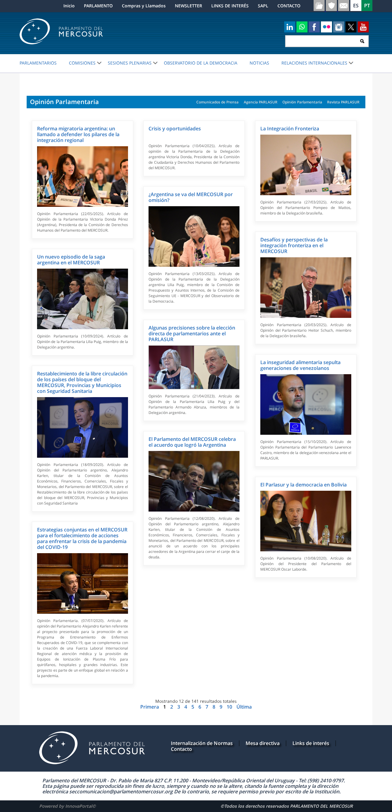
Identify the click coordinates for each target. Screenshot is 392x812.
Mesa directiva (263, 743)
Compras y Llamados (144, 6)
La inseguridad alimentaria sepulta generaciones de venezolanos (300, 365)
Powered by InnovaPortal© (67, 806)
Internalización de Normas (202, 743)
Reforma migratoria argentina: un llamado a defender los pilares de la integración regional (78, 134)
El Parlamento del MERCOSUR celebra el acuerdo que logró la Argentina (192, 442)
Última (244, 706)
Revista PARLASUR (343, 102)
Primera (150, 706)
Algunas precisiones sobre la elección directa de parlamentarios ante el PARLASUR (192, 333)
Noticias (259, 63)
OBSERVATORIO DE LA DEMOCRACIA (200, 63)
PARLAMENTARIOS (38, 63)
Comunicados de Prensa (217, 102)
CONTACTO (288, 6)
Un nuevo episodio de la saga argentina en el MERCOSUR (71, 259)
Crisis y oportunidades (175, 128)
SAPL (263, 6)
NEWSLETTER (188, 6)
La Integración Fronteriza (289, 128)
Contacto (181, 749)
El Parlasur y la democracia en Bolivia (303, 484)
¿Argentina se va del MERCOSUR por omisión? (191, 197)
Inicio (69, 6)
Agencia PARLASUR (260, 102)
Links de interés (310, 743)
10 (230, 706)
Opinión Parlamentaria (302, 102)
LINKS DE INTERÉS (230, 6)
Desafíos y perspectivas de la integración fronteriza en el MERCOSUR (294, 245)
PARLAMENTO (98, 6)
